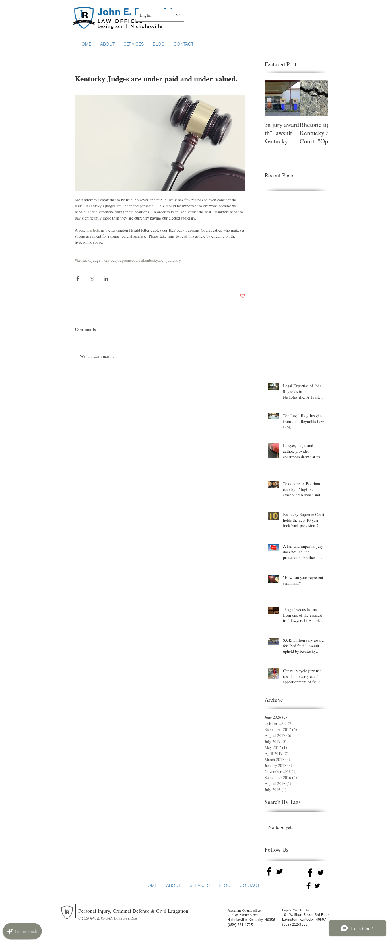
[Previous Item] (273, 98)
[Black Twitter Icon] (279, 871)
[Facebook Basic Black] (269, 871)
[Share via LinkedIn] (105, 278)
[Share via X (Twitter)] (91, 278)
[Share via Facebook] (77, 278)
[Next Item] (318, 98)
